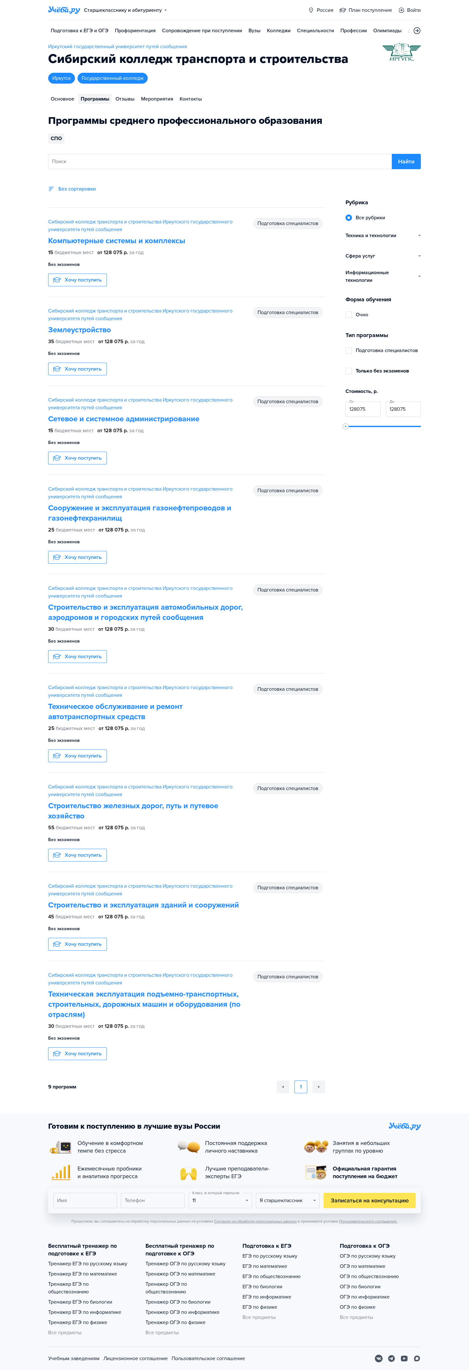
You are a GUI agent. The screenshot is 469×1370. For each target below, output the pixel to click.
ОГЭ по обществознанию (369, 1276)
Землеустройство (79, 330)
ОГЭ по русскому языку (368, 1256)
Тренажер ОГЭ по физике (175, 1322)
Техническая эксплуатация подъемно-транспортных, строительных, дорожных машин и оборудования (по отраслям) (144, 1004)
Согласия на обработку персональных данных (255, 1221)
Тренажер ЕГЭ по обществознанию (68, 1288)
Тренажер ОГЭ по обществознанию (166, 1288)
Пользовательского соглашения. (368, 1221)
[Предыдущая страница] (283, 1086)
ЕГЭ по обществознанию (271, 1276)
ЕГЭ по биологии (262, 1286)
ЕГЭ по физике (259, 1307)
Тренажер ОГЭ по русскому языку (185, 1264)
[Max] (417, 1358)
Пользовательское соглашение (208, 1358)
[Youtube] (404, 1358)
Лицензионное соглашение (135, 1358)
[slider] (345, 426)
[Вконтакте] (379, 1358)
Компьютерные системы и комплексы (116, 240)
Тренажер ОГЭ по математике (180, 1274)
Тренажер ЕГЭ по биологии (80, 1302)
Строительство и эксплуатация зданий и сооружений (143, 905)
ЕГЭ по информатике (266, 1297)
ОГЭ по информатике (365, 1297)
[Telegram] (391, 1358)
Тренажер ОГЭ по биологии (178, 1302)
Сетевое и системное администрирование (123, 419)
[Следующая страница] (318, 1086)
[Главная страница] (64, 10)
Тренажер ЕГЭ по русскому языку (87, 1264)
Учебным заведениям (74, 1358)
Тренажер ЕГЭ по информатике (84, 1312)
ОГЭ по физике (358, 1307)
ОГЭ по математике (362, 1266)
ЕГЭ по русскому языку (269, 1256)
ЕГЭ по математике (264, 1266)
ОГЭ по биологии (360, 1286)
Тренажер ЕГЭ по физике (77, 1322)
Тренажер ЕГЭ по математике (82, 1274)
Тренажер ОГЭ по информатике (182, 1312)
